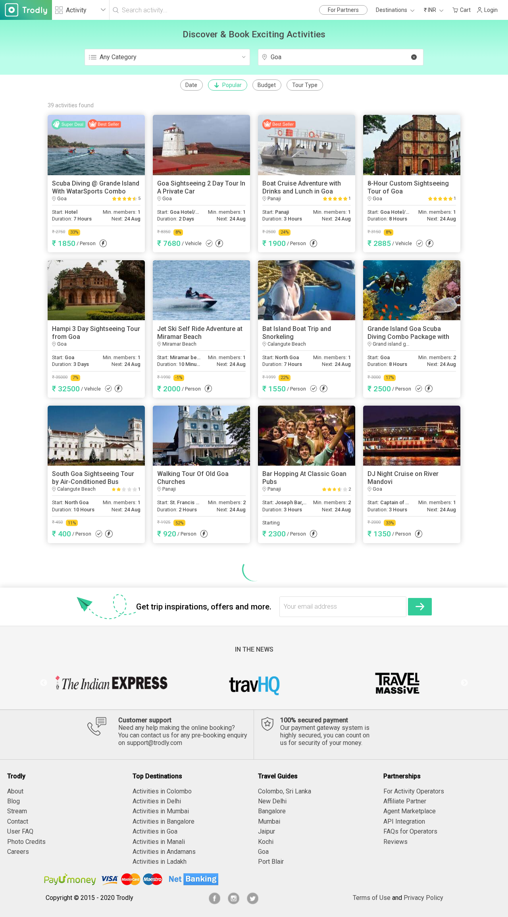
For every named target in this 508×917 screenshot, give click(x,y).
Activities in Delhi (157, 801)
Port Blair (271, 861)
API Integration (404, 821)
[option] (111, 683)
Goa (263, 851)
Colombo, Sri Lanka (284, 791)
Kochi (265, 841)
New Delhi (272, 801)
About (15, 791)
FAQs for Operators (410, 831)
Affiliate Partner (404, 801)
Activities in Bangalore (163, 821)
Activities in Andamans (164, 851)
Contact (17, 821)
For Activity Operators (413, 791)
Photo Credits (26, 841)
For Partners (343, 10)
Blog (13, 801)
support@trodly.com (154, 743)
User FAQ (20, 831)
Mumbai (269, 821)
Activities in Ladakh (160, 861)
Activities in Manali (159, 841)
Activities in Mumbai (161, 811)
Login (491, 10)
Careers (18, 851)
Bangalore (272, 811)
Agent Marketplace (409, 811)
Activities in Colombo (162, 791)
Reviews (395, 841)
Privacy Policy (423, 898)
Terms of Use (372, 898)
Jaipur (266, 831)
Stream (17, 811)
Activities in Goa (155, 831)
